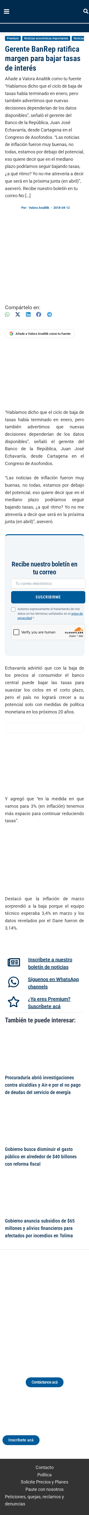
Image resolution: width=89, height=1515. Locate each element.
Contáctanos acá (45, 1382)
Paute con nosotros (44, 1489)
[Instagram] (40, 1308)
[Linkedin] (31, 1308)
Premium (13, 38)
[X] (17, 314)
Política (44, 1474)
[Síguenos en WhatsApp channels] (13, 982)
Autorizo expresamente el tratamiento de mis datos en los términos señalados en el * (50, 613)
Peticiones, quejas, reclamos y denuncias (34, 1500)
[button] (86, 12)
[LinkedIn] (28, 314)
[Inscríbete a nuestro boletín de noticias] (14, 962)
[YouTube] (58, 1308)
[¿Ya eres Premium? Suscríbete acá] (13, 1002)
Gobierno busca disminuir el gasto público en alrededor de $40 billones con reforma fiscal (41, 1156)
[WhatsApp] (7, 314)
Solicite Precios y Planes (44, 1481)
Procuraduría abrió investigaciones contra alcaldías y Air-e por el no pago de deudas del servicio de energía (43, 1085)
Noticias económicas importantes (46, 38)
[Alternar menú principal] (6, 11)
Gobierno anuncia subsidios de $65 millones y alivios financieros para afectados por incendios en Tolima (40, 1228)
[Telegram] (49, 314)
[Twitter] (22, 1308)
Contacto (45, 1467)
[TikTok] (49, 1308)
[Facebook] (38, 314)
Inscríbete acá (21, 1440)
